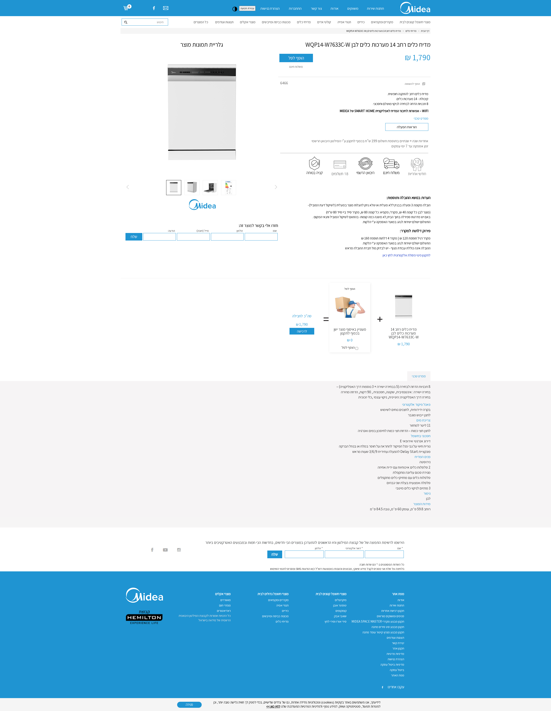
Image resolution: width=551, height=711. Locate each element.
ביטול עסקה (397, 670)
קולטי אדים (324, 22)
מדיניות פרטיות (395, 654)
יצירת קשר (398, 643)
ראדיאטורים (224, 611)
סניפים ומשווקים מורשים (390, 616)
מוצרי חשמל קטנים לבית (415, 22)
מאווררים (225, 600)
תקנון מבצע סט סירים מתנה (387, 627)
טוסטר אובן (340, 605)
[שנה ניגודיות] (234, 9)
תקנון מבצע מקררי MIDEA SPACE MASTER (377, 621)
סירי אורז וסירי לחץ (336, 621)
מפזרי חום (225, 605)
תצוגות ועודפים (224, 22)
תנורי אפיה (282, 605)
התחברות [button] (295, 8)
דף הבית (425, 30)
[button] (296, 58)
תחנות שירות (375, 8)
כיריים (361, 22)
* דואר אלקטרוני (354, 548)
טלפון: (239, 231)
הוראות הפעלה (407, 127)
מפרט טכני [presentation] (419, 376)
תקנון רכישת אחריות (392, 611)
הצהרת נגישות (270, 8)
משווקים (352, 8)
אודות (335, 8)
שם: (274, 231)
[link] (128, 8)
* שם (400, 548)
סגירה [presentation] (189, 704)
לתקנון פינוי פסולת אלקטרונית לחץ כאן (406, 255)
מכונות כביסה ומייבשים (276, 22)
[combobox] (145, 22)
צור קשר (316, 8)
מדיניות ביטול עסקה (392, 664)
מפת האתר (397, 675)
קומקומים (341, 611)
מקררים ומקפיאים (382, 22)
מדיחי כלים (304, 22)
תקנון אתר (398, 648)
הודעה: (171, 231)
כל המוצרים (201, 22)
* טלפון (319, 548)
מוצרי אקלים (247, 22)
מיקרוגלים (341, 600)
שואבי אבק (340, 616)
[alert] (275, 704)
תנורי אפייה (344, 22)
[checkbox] (356, 348)
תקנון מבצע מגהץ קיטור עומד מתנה (383, 632)
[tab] (418, 376)
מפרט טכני (421, 118)
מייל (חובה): (202, 231)
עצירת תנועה (247, 8)
